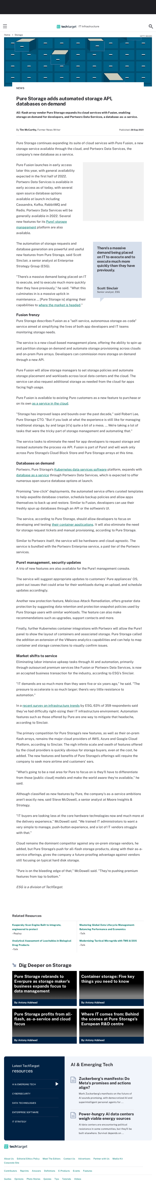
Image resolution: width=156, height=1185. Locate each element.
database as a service (32, 475)
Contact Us (69, 1158)
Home (7, 35)
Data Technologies (24, 1103)
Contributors (10, 1171)
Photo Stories (33, 1179)
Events (76, 1171)
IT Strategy (19, 1121)
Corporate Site (11, 1163)
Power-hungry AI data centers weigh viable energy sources (106, 1116)
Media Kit (118, 1158)
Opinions (19, 1179)
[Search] (151, 26)
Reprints (24, 1171)
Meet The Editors (52, 1158)
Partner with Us (101, 1158)
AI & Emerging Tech (24, 1084)
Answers (36, 1171)
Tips (56, 1179)
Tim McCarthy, (28, 129)
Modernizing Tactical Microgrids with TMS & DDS (108, 940)
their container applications (72, 524)
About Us (9, 1158)
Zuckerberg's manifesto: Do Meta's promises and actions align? (105, 1083)
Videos (77, 1179)
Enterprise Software (25, 1112)
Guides (7, 1179)
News (20, 88)
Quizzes (47, 1179)
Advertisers (84, 1158)
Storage (19, 35)
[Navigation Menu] (5, 26)
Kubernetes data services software (80, 469)
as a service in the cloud (50, 403)
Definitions (49, 1171)
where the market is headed (59, 305)
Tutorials (66, 1179)
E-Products (64, 1171)
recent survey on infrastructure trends (51, 706)
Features (87, 1171)
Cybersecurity (21, 1093)
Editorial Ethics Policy (28, 1158)
